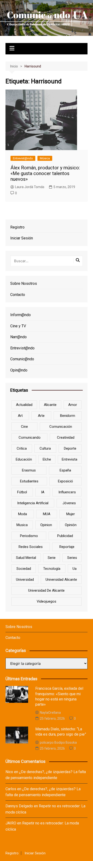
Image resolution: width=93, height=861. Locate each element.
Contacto (17, 294)
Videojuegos (46, 601)
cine (24, 426)
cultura (45, 448)
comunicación (60, 426)
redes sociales (31, 547)
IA (42, 492)
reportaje (66, 547)
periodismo (29, 536)
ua (74, 568)
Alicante (50, 405)
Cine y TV (18, 326)
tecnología (51, 568)
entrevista (69, 459)
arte (41, 416)
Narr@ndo (18, 337)
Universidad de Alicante (46, 590)
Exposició (65, 481)
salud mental (26, 558)
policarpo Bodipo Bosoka (58, 742)
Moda (22, 514)
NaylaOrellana (50, 712)
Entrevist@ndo (23, 158)
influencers (67, 492)
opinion (46, 525)
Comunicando (30, 437)
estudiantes (29, 481)
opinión (71, 525)
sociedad (23, 568)
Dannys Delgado (19, 806)
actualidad (24, 405)
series (72, 558)
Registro (17, 227)
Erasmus (29, 470)
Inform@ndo (20, 315)
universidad (25, 579)
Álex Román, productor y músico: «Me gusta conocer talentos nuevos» (45, 173)
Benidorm (67, 416)
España (65, 470)
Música (45, 158)
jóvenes (69, 503)
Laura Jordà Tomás (29, 187)
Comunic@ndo (22, 359)
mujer (70, 514)
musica (22, 525)
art (20, 416)
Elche (47, 459)
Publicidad (65, 536)
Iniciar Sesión (21, 238)
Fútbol (22, 492)
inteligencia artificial (32, 503)
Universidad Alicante (61, 579)
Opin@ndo (18, 370)
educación (24, 459)
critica (22, 448)
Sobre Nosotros (23, 283)
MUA (46, 514)
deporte (70, 448)
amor (72, 405)
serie (52, 558)
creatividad (65, 437)
